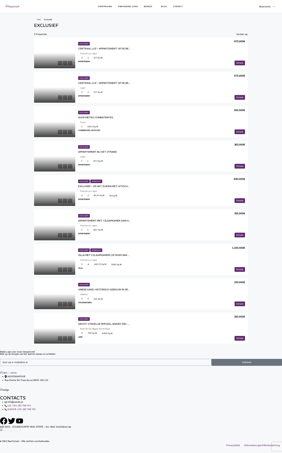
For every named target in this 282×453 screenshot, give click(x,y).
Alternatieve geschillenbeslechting (262, 445)
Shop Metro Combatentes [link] (95, 117)
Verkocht (96, 181)
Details (239, 63)
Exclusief (84, 44)
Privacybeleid (233, 445)
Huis (39, 19)
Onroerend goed (128, 6)
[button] (242, 24)
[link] (54, 52)
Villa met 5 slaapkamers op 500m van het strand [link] (110, 255)
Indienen (246, 362)
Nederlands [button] (265, 6)
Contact (178, 6)
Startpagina (105, 6)
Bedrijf (148, 6)
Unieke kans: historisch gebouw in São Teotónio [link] (110, 289)
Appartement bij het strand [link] (97, 151)
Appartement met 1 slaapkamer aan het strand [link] (110, 220)
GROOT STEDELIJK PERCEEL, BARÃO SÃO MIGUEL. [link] (107, 323)
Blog (164, 6)
